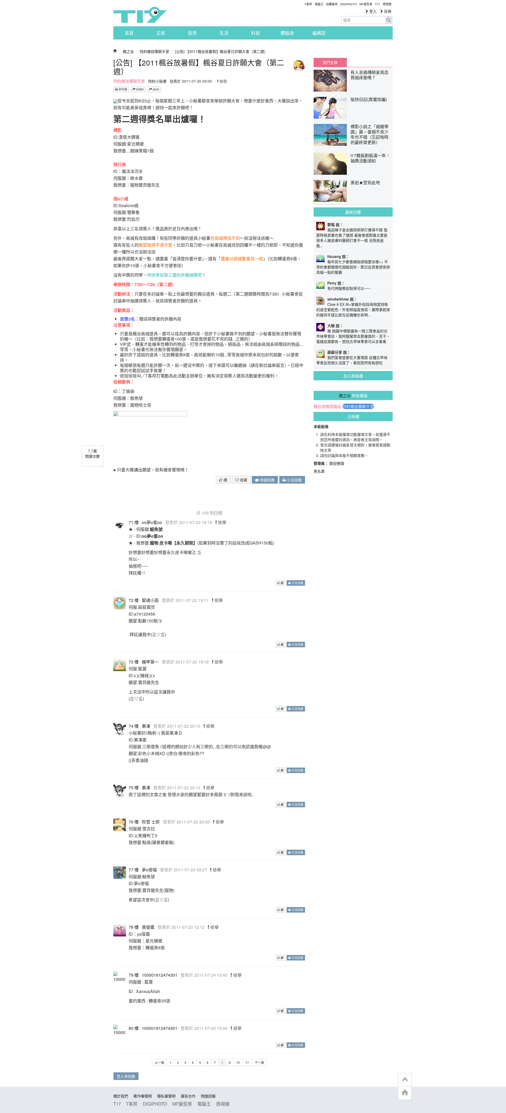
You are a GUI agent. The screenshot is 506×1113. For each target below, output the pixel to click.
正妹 (160, 33)
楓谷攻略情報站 (327, 406)
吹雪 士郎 (151, 822)
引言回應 (294, 479)
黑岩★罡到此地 (365, 182)
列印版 (122, 89)
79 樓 (134, 975)
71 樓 (134, 522)
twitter (139, 89)
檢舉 (222, 81)
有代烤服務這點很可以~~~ (349, 288)
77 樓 (134, 870)
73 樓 (134, 662)
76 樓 (134, 822)
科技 (255, 33)
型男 (192, 33)
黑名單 (319, 471)
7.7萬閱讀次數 (92, 453)
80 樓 (134, 1028)
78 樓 (134, 927)
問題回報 (208, 1096)
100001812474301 (159, 975)
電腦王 (319, 4)
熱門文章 (330, 62)
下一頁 (259, 1062)
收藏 (243, 479)
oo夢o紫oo (152, 522)
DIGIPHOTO (348, 4)
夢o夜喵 (149, 870)
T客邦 (308, 4)
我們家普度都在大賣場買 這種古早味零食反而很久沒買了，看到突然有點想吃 (351, 360)
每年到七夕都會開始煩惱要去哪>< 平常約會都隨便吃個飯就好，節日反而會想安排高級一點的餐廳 (353, 267)
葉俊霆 (148, 927)
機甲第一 (150, 662)
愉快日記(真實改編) (369, 99)
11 (247, 1062)
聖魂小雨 (150, 600)
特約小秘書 (157, 81)
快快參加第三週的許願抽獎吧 (174, 275)
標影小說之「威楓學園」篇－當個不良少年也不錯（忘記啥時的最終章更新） (369, 134)
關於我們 (120, 1096)
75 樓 (134, 788)
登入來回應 (126, 1076)
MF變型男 (365, 4)
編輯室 (319, 33)
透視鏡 (387, 4)
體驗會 (287, 33)
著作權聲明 (142, 1096)
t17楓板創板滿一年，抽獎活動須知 (370, 158)
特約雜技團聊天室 (154, 51)
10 (238, 1062)
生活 (224, 33)
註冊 (387, 11)
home (404, 1092)
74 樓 (134, 726)
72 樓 (134, 600)
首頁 (129, 33)
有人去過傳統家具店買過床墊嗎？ (369, 75)
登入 (372, 11)
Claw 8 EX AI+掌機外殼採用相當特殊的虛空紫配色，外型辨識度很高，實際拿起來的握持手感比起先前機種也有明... (353, 309)
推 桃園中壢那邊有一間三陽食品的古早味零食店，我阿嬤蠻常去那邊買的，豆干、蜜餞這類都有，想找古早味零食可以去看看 (353, 336)
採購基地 (332, 4)
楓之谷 (128, 51)
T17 (140, 15)
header (404, 1079)
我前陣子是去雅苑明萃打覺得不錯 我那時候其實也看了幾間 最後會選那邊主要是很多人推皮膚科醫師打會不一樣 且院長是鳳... (351, 237)
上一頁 (159, 1062)
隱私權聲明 (166, 1096)
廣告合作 (188, 1096)
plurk (155, 89)
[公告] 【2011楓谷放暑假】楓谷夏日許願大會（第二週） (221, 51)
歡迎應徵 (336, 463)
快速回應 (267, 479)
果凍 (146, 726)
